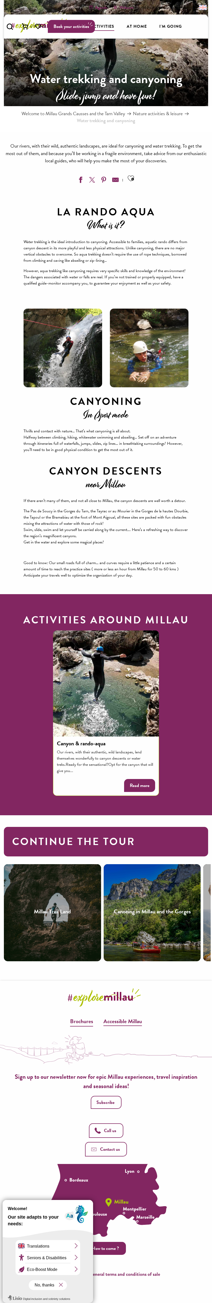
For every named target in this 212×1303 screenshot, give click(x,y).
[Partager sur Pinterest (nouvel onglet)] (103, 181)
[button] (10, 27)
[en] (202, 7)
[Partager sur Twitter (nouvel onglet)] (91, 181)
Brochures (81, 1021)
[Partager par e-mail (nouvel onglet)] (114, 181)
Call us (110, 1130)
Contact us (110, 1149)
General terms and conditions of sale (124, 1274)
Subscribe (105, 1102)
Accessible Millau (122, 1021)
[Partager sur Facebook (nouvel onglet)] (79, 181)
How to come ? (105, 1248)
